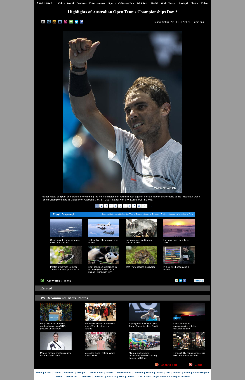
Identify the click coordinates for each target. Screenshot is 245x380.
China (48, 372)
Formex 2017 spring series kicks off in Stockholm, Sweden (189, 354)
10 (139, 205)
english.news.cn (162, 376)
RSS (121, 376)
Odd (168, 372)
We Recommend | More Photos (64, 298)
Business (69, 372)
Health (149, 372)
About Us (86, 376)
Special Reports (201, 372)
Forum (130, 376)
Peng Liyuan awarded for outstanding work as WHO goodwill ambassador (52, 326)
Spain (63, 196)
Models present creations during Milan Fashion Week (56, 354)
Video (187, 372)
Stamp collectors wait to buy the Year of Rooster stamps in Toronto (100, 326)
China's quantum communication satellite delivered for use (184, 326)
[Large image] (65, 21)
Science (139, 372)
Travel (159, 372)
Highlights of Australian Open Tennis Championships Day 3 (143, 324)
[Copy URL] (60, 21)
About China (72, 376)
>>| (150, 205)
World (57, 372)
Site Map (111, 376)
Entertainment (124, 372)
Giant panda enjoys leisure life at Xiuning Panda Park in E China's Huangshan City (102, 269)
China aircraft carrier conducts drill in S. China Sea (64, 241)
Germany (168, 196)
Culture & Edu (96, 372)
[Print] (54, 21)
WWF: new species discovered (141, 267)
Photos (177, 372)
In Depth (81, 372)
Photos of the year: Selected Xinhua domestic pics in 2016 (64, 268)
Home (39, 372)
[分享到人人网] (191, 280)
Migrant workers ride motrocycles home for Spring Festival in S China (143, 355)
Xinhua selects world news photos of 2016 (139, 241)
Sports (109, 372)
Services (99, 376)
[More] (71, 21)
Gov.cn (58, 376)
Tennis (68, 280)
